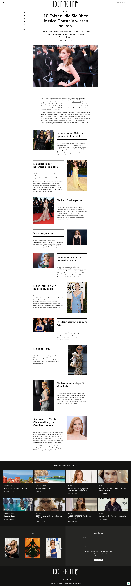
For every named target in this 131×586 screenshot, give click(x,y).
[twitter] (24, 24)
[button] (61, 548)
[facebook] (24, 15)
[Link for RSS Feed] (70, 579)
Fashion (66, 11)
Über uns (52, 583)
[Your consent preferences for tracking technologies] (128, 583)
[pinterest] (24, 18)
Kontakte (59, 583)
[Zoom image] (43, 140)
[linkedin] (24, 21)
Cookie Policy (77, 583)
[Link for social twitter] (67, 580)
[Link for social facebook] (64, 580)
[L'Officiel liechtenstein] (65, 4)
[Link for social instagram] (60, 580)
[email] (24, 13)
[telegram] (24, 29)
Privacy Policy (98, 555)
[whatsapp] (24, 27)
